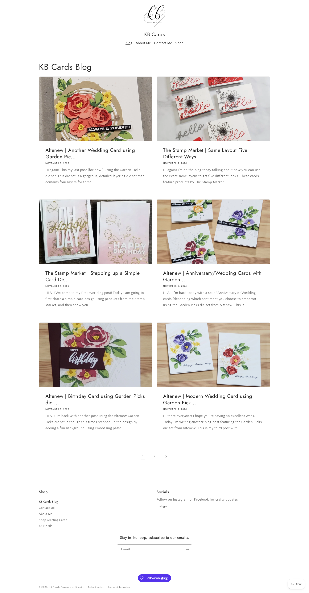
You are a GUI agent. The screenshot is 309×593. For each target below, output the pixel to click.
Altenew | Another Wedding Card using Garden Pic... (90, 153)
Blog (128, 43)
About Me (143, 43)
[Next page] (165, 456)
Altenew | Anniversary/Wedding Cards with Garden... (212, 276)
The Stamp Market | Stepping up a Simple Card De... (92, 276)
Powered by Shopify (72, 587)
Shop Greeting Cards (53, 520)
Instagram (163, 506)
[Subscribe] (187, 549)
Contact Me (163, 43)
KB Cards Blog (48, 502)
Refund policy (96, 587)
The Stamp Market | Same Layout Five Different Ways (205, 153)
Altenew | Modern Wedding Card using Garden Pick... (207, 399)
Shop (179, 43)
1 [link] (143, 456)
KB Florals (45, 526)
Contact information (119, 587)
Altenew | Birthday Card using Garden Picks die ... (95, 399)
